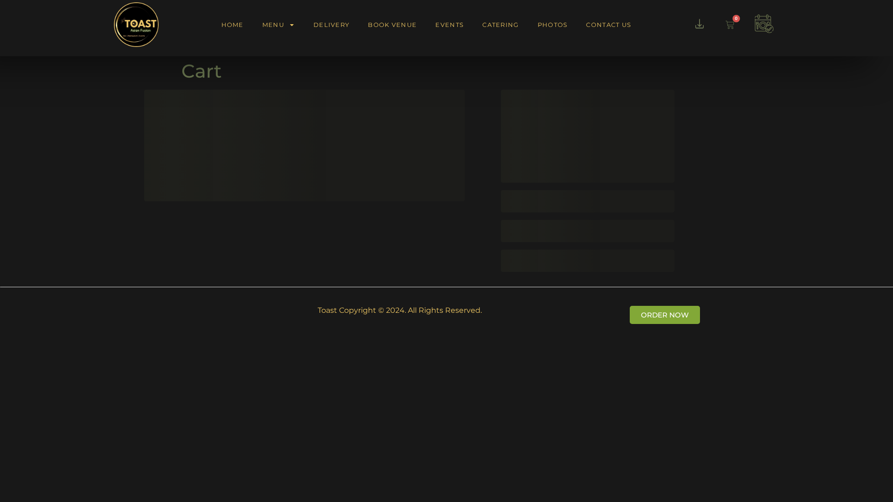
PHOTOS (553, 24)
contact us (608, 24)
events (449, 24)
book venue (392, 24)
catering (500, 24)
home (232, 24)
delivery (331, 24)
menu (273, 24)
